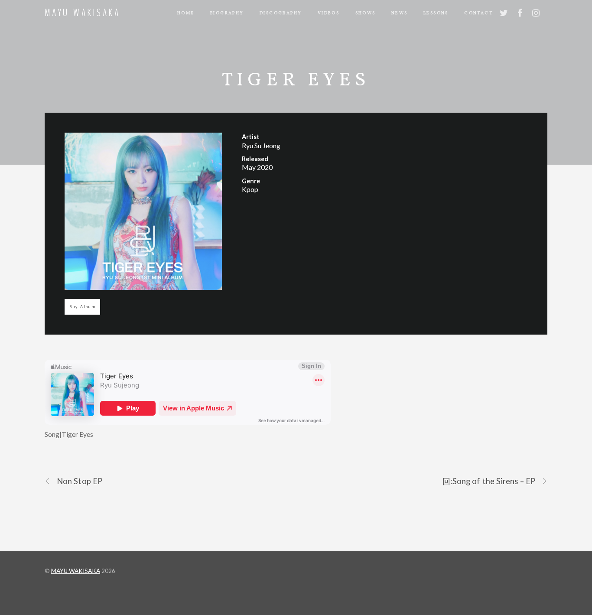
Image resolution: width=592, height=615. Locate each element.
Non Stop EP (79, 481)
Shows (365, 13)
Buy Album (82, 306)
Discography (281, 13)
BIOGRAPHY (227, 13)
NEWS (399, 13)
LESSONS (436, 13)
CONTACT (478, 13)
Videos (328, 13)
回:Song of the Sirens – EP (488, 481)
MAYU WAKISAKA (75, 570)
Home (186, 13)
